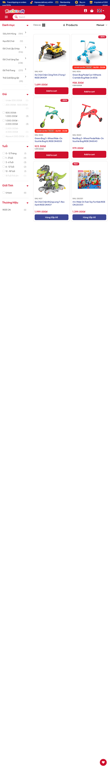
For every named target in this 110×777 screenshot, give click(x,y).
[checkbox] (17, 100)
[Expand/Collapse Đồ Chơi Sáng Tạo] (25, 57)
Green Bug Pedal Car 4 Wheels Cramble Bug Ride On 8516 (86, 76)
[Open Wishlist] (103, 762)
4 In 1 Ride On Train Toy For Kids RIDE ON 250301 (88, 203)
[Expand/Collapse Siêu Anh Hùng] (25, 31)
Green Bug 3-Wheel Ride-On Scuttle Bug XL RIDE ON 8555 (48, 139)
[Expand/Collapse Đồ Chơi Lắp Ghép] (25, 46)
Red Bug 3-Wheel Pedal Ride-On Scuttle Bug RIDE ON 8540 (88, 139)
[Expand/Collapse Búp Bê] (25, 86)
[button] (9, 17)
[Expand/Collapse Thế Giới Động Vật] (25, 76)
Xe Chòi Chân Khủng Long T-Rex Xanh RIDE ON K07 (49, 203)
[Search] (16, 17)
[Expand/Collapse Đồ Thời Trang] (25, 68)
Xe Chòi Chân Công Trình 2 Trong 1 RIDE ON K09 (50, 76)
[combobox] (59, 17)
